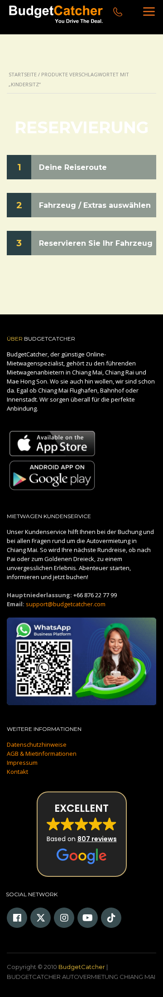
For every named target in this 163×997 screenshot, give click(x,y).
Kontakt (17, 772)
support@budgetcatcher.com (65, 604)
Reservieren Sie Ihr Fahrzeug (96, 243)
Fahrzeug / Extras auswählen (95, 205)
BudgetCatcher (81, 966)
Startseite (23, 74)
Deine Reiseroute (73, 167)
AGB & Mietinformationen (42, 753)
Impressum (22, 762)
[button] (82, 834)
